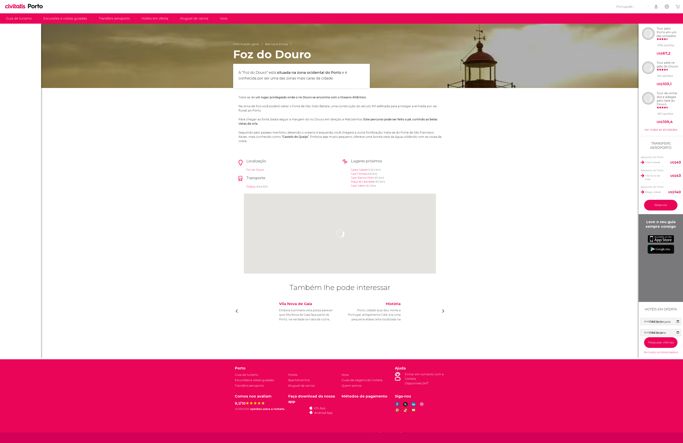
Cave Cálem (358, 185)
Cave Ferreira (359, 173)
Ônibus (250, 186)
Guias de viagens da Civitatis (362, 380)
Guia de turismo (19, 18)
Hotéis (292, 375)
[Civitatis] (244, 437)
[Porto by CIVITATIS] (16, 6)
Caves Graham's (360, 169)
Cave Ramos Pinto (362, 177)
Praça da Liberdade (363, 181)
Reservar (660, 205)
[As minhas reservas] (656, 6)
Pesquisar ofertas (661, 342)
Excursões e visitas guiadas (65, 18)
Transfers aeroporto (114, 18)
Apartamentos (299, 380)
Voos (223, 18)
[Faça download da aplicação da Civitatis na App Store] (661, 239)
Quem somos (351, 385)
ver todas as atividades (660, 129)
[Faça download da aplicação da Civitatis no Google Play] (661, 249)
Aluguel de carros (194, 18)
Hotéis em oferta (155, 18)
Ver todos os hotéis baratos (661, 352)
